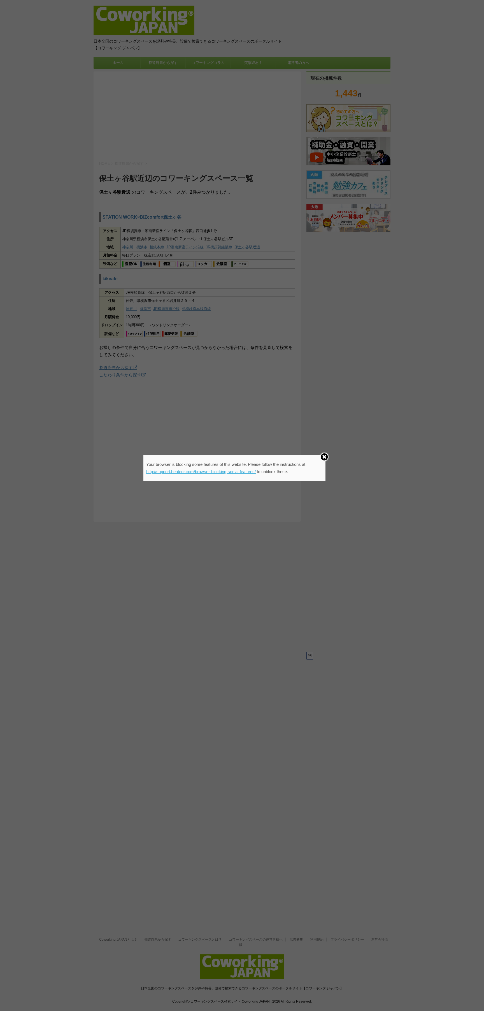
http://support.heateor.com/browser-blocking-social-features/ (201, 471)
